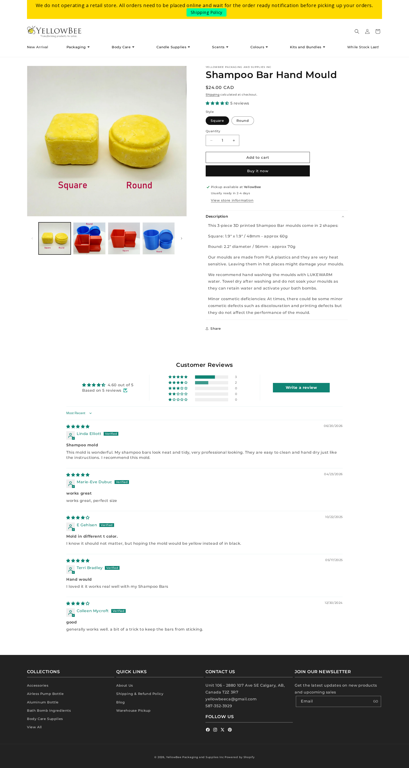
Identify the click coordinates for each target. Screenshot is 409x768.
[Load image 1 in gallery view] (55, 238)
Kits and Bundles (305, 47)
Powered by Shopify (240, 757)
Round (242, 120)
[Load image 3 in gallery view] (124, 238)
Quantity (213, 131)
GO (375, 701)
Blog (120, 702)
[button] (80, 47)
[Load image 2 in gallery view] (89, 238)
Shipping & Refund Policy (139, 694)
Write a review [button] (301, 387)
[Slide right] (181, 238)
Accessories (38, 685)
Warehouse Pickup (133, 710)
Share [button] (215, 328)
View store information (232, 200)
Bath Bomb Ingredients (49, 710)
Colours (257, 47)
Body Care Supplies (45, 719)
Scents (218, 47)
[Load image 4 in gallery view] (158, 238)
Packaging (76, 47)
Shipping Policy (206, 12)
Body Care (121, 47)
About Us (124, 685)
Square (217, 120)
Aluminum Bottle (43, 702)
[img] (78, 426)
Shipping (213, 94)
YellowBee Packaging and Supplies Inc (195, 757)
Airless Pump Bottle (45, 694)
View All (34, 727)
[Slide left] (32, 238)
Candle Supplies (171, 47)
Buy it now (257, 171)
